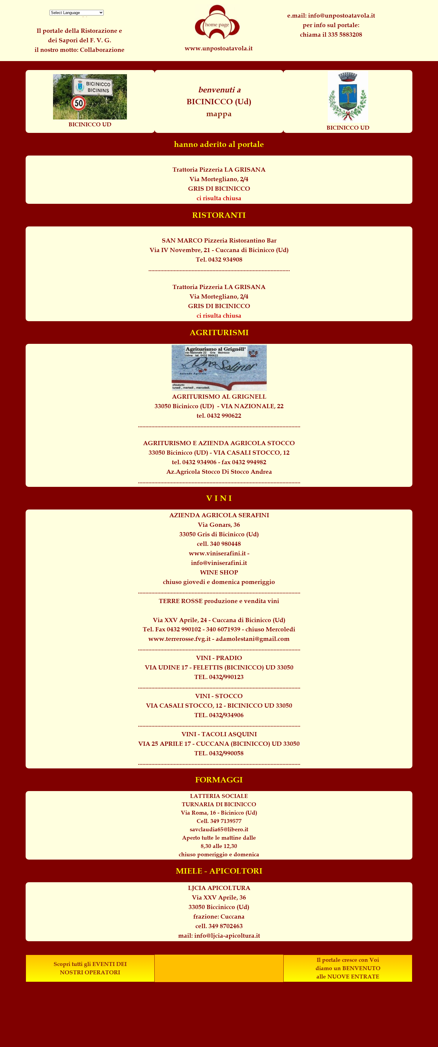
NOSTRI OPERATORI (90, 972)
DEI (121, 964)
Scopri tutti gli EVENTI (84, 964)
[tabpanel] (331, 25)
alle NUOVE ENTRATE (347, 976)
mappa (219, 113)
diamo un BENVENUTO (348, 968)
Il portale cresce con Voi (348, 959)
